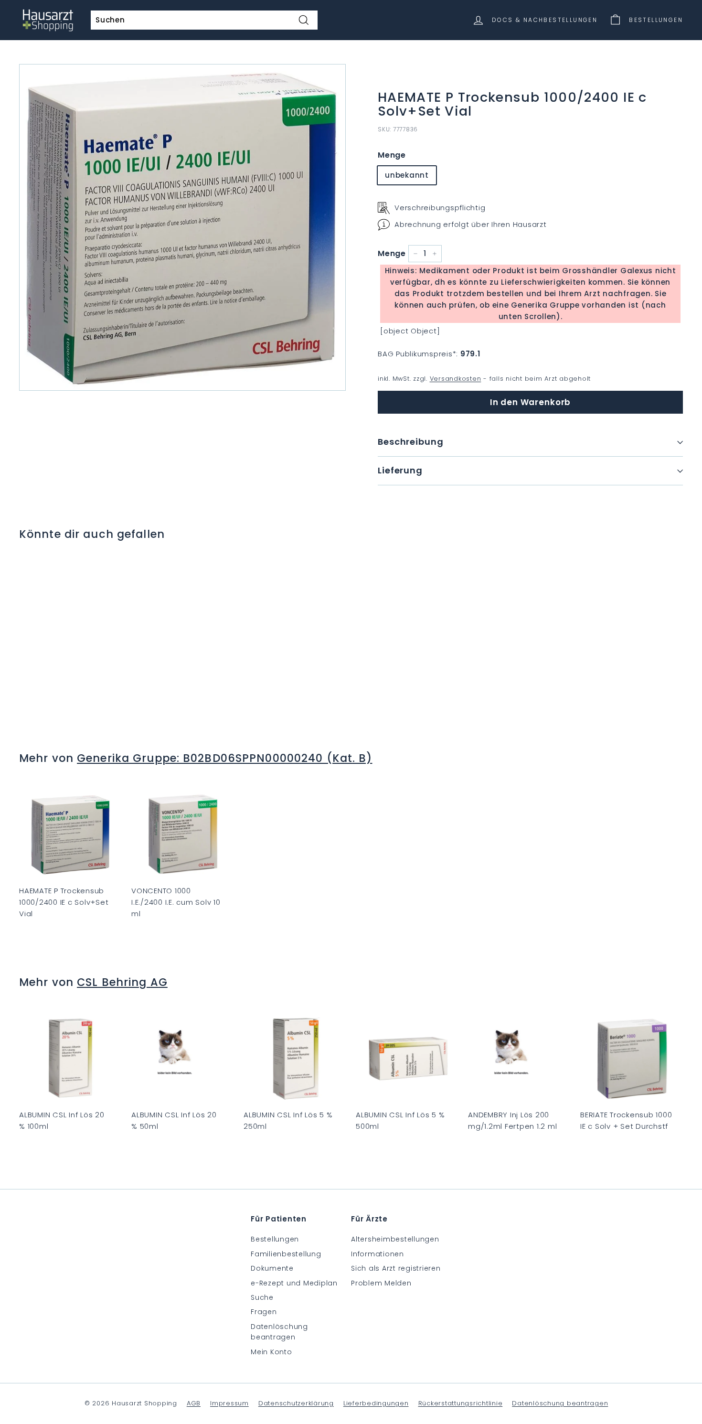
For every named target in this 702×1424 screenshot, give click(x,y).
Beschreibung (411, 442)
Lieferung (400, 470)
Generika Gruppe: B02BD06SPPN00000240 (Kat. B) (224, 758)
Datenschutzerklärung (296, 1403)
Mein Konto (271, 1352)
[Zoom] (182, 227)
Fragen (264, 1312)
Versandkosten (455, 379)
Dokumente (272, 1268)
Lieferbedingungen (376, 1403)
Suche (262, 1297)
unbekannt (407, 175)
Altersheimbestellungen (395, 1239)
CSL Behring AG (122, 982)
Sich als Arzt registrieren (396, 1268)
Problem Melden (381, 1283)
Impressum (229, 1403)
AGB (194, 1403)
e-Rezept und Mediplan (294, 1283)
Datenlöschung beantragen (279, 1332)
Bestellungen (275, 1239)
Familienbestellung (286, 1254)
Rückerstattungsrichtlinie (460, 1403)
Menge (392, 155)
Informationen (377, 1254)
